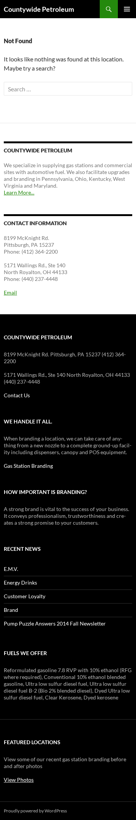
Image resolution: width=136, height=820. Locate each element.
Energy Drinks (20, 582)
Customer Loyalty (24, 596)
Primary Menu (127, 9)
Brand (11, 610)
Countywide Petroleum (39, 9)
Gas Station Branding (28, 466)
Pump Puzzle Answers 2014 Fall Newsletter (55, 623)
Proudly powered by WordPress (35, 811)
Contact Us (17, 395)
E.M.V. (11, 569)
